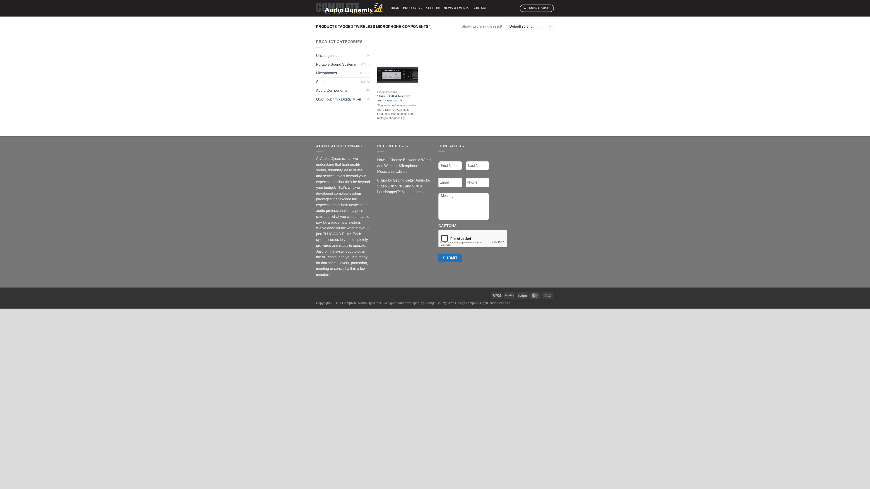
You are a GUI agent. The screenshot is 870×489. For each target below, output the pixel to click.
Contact (480, 8)
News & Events (456, 8)
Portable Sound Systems (336, 64)
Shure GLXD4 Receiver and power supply (394, 98)
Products (411, 8)
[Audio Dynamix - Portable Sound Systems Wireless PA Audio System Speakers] (350, 8)
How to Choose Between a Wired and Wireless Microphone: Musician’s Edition (404, 165)
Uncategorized (328, 56)
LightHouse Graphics (495, 303)
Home (395, 8)
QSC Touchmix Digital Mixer (338, 99)
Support (433, 8)
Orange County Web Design (445, 303)
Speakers (323, 82)
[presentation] (472, 239)
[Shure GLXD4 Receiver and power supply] (397, 63)
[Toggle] (368, 64)
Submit (450, 258)
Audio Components (331, 90)
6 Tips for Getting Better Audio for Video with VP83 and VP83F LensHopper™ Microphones (403, 186)
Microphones (326, 73)
